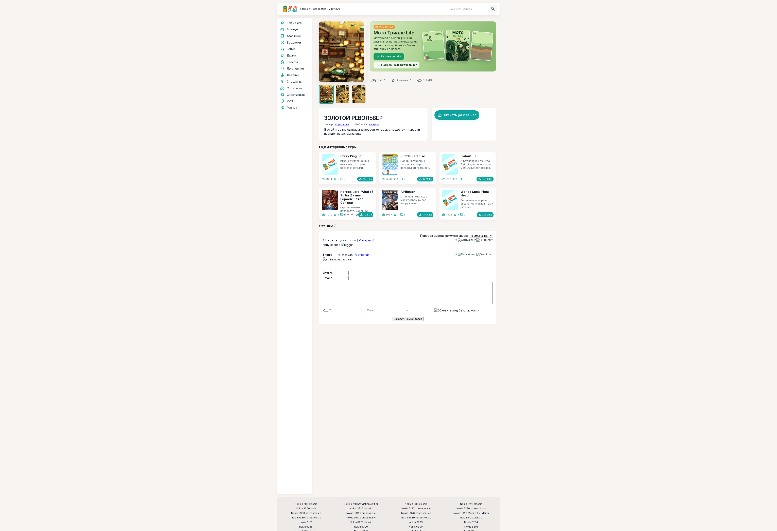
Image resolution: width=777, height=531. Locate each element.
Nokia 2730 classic (416, 504)
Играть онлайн (388, 56)
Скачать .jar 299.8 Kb (456, 115)
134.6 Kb (425, 215)
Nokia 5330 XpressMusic (306, 517)
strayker (374, 124)
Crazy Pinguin (350, 156)
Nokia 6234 (471, 522)
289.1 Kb (365, 179)
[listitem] (326, 94)
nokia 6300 (361, 526)
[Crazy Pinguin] (330, 164)
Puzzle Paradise (412, 156)
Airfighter (407, 192)
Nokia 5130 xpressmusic (416, 508)
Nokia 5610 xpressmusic (361, 517)
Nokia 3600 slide (306, 508)
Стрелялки (342, 124)
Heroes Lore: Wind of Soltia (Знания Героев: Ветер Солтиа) (356, 197)
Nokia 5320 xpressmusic (416, 513)
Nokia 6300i (416, 526)
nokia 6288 (306, 526)
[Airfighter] (390, 200)
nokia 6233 (416, 522)
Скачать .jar (396, 65)
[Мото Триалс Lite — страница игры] (433, 46)
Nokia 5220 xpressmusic (471, 508)
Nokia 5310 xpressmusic (361, 513)
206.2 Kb (485, 215)
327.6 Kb (425, 179)
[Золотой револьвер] (342, 51)
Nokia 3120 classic (471, 504)
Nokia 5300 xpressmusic (306, 513)
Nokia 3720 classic (361, 508)
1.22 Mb (366, 215)
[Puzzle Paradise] (390, 164)
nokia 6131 (306, 522)
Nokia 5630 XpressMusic (416, 517)
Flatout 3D (468, 156)
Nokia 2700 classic (306, 504)
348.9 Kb (485, 179)
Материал (365, 240)
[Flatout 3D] (450, 164)
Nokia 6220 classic (361, 522)
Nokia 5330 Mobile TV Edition (471, 513)
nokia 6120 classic (471, 517)
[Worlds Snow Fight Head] (450, 200)
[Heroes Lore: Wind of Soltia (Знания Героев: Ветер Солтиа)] (330, 200)
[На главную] (290, 8)
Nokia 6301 (471, 526)
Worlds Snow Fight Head (475, 193)
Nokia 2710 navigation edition (361, 504)
